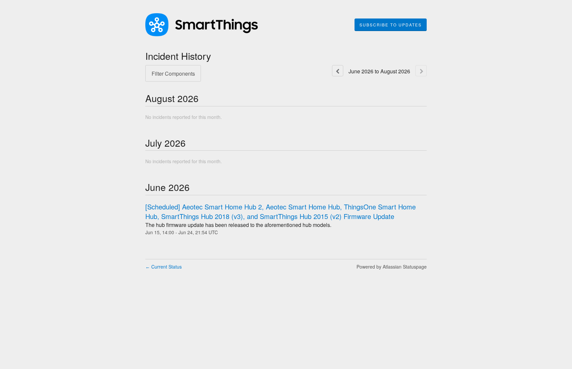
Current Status (163, 266)
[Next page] (421, 70)
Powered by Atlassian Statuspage (392, 266)
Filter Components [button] (173, 73)
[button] (391, 24)
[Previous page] (337, 70)
